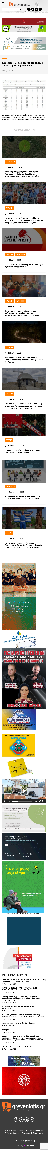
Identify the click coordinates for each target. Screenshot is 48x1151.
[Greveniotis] (20, 4)
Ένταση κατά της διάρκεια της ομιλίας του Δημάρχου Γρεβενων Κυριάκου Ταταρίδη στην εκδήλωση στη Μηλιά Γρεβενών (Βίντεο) (24, 220)
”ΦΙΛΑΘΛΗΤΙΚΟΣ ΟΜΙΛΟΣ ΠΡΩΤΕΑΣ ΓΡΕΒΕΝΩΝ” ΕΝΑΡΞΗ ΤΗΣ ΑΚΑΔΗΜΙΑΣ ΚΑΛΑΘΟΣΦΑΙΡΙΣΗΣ (23, 980)
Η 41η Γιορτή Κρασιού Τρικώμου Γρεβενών (17, 1046)
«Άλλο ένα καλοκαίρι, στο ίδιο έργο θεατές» (18, 1023)
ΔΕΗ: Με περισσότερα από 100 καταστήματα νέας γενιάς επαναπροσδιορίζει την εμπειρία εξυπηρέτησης (23, 1015)
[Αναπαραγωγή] (5, 801)
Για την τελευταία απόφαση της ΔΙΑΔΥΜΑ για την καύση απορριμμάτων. (24, 266)
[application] (24, 791)
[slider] (22, 801)
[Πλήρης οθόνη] (43, 801)
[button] (24, 791)
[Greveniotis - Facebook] (29, 9)
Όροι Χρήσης (18, 1130)
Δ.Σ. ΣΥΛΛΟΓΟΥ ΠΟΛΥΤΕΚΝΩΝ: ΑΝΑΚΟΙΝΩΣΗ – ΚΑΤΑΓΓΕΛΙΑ (18, 1007)
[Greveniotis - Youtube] (36, 9)
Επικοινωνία (38, 1133)
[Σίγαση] (40, 801)
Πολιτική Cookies (12, 1133)
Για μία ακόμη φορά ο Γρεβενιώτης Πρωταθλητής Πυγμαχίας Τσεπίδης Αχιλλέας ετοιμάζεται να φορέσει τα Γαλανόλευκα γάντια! (24, 545)
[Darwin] (29, 1145)
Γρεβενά (9, 208)
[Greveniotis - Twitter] (32, 9)
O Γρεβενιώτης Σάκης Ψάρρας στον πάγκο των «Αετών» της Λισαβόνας (22, 451)
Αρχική (7, 1130)
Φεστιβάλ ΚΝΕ (7, 1030)
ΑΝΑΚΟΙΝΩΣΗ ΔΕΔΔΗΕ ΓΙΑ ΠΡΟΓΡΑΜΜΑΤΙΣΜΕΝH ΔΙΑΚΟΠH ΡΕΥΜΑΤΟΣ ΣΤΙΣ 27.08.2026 (20, 989)
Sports (9, 440)
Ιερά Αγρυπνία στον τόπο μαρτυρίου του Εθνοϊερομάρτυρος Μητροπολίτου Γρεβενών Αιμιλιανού (24, 359)
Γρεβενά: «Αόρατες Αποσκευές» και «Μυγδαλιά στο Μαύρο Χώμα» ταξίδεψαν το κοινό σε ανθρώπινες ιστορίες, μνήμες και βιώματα (21, 998)
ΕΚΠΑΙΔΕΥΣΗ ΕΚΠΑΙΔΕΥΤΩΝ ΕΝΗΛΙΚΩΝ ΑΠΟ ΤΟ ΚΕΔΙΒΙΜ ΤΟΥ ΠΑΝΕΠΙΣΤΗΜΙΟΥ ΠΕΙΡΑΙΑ (23, 498)
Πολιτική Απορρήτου (34, 1130)
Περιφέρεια (10, 162)
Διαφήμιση (26, 1133)
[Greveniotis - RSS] (40, 9)
